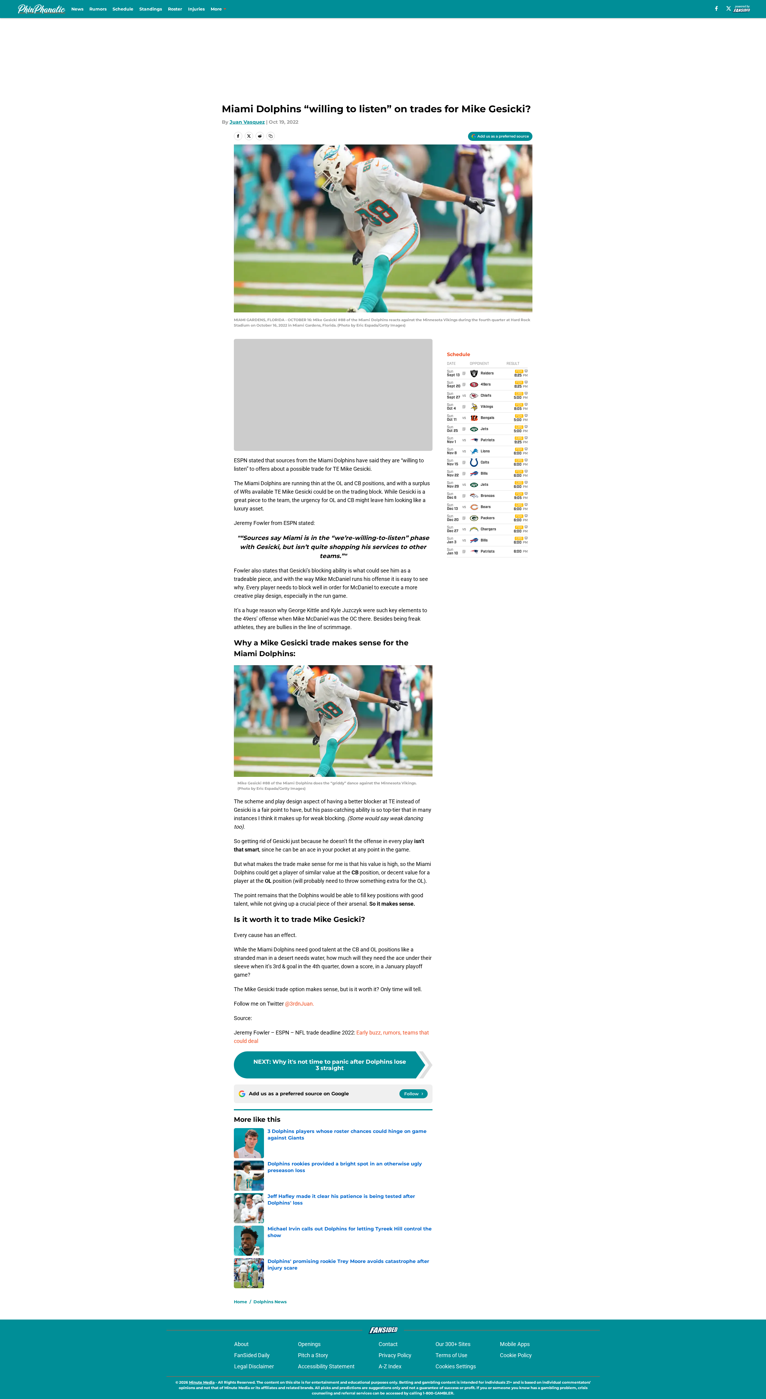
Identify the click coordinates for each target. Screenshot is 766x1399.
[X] (728, 8)
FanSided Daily (252, 1355)
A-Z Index (390, 1366)
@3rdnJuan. (299, 1003)
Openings (309, 1344)
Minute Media (202, 1382)
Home (240, 1301)
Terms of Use (451, 1355)
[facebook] (716, 8)
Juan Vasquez (247, 122)
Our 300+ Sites (453, 1344)
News (77, 9)
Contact (388, 1344)
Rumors (98, 9)
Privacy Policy (395, 1355)
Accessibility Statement (326, 1366)
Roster (175, 9)
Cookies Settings (456, 1366)
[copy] (270, 136)
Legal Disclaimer (254, 1366)
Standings (150, 9)
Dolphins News (270, 1301)
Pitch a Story (313, 1355)
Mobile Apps (515, 1344)
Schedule (123, 9)
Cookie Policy (516, 1355)
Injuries (196, 9)
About (241, 1344)
